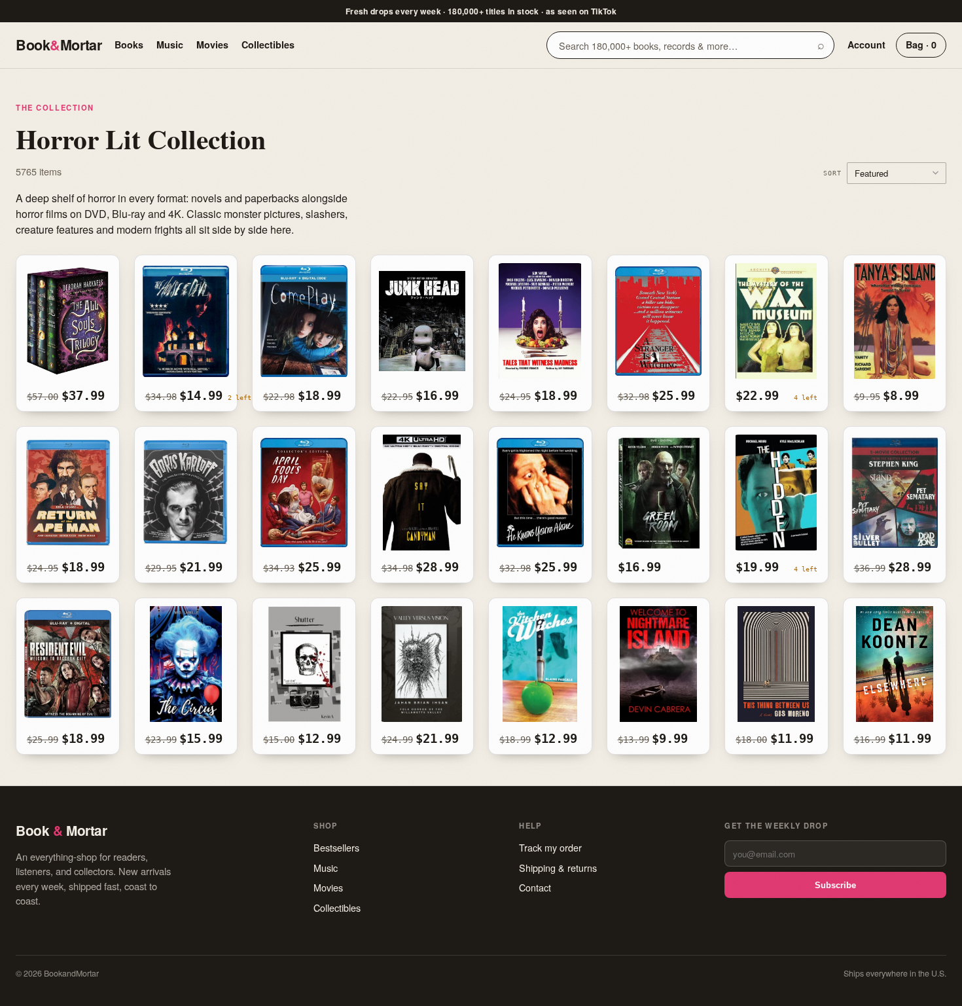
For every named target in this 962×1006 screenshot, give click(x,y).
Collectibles (267, 44)
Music (169, 44)
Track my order (550, 847)
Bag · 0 (921, 44)
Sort (832, 173)
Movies (212, 44)
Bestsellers (336, 847)
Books (129, 44)
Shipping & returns (558, 867)
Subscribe (835, 885)
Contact (535, 887)
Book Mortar (58, 45)
